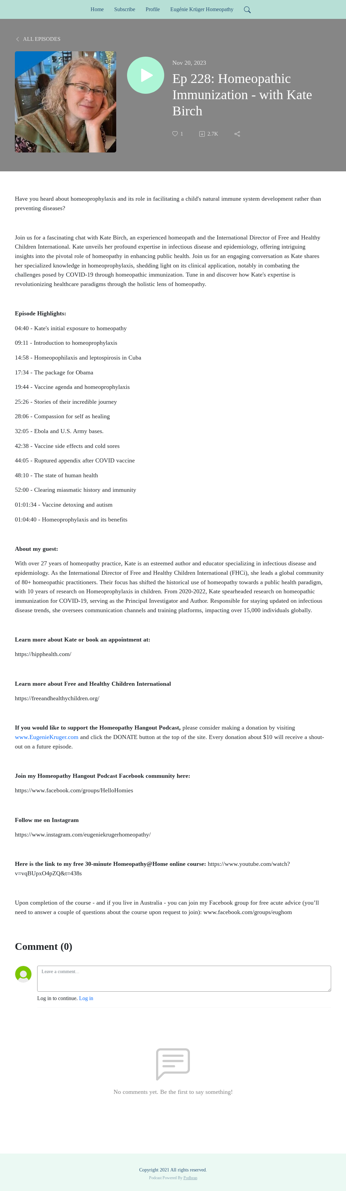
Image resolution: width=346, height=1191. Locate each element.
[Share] (238, 134)
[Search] (247, 9)
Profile (153, 9)
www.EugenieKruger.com (46, 737)
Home (97, 9)
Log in (86, 998)
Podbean (190, 1177)
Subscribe (124, 9)
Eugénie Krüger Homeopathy (201, 9)
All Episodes (41, 39)
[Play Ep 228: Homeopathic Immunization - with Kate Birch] (145, 75)
